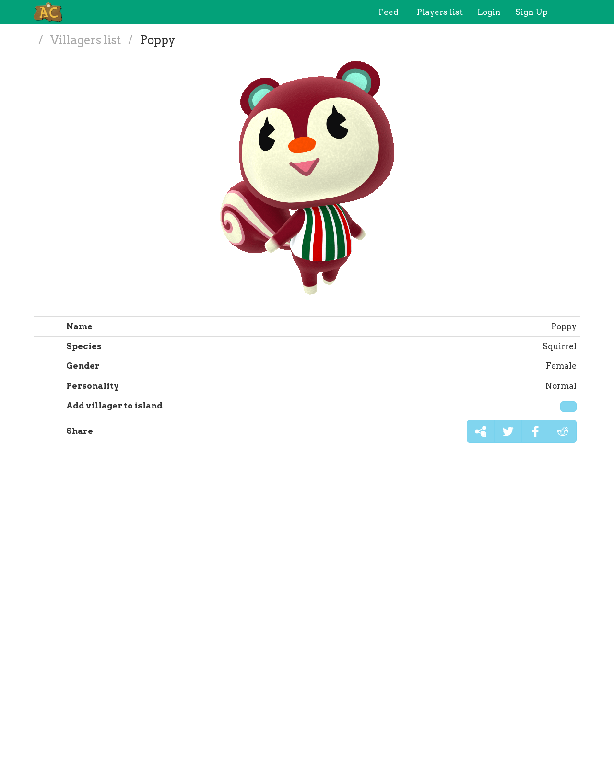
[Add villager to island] (568, 406)
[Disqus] (307, 611)
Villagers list (86, 40)
